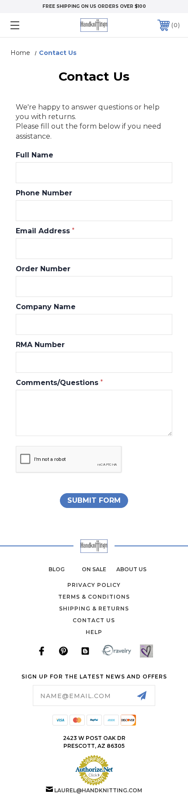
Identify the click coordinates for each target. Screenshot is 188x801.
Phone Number (44, 193)
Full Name (34, 155)
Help (94, 632)
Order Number (43, 269)
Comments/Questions (59, 382)
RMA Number (40, 344)
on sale (94, 569)
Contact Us (94, 620)
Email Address (45, 231)
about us (131, 569)
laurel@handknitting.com (98, 790)
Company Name (46, 306)
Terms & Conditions (94, 596)
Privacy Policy (94, 585)
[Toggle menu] (27, 25)
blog (57, 569)
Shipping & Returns (94, 608)
